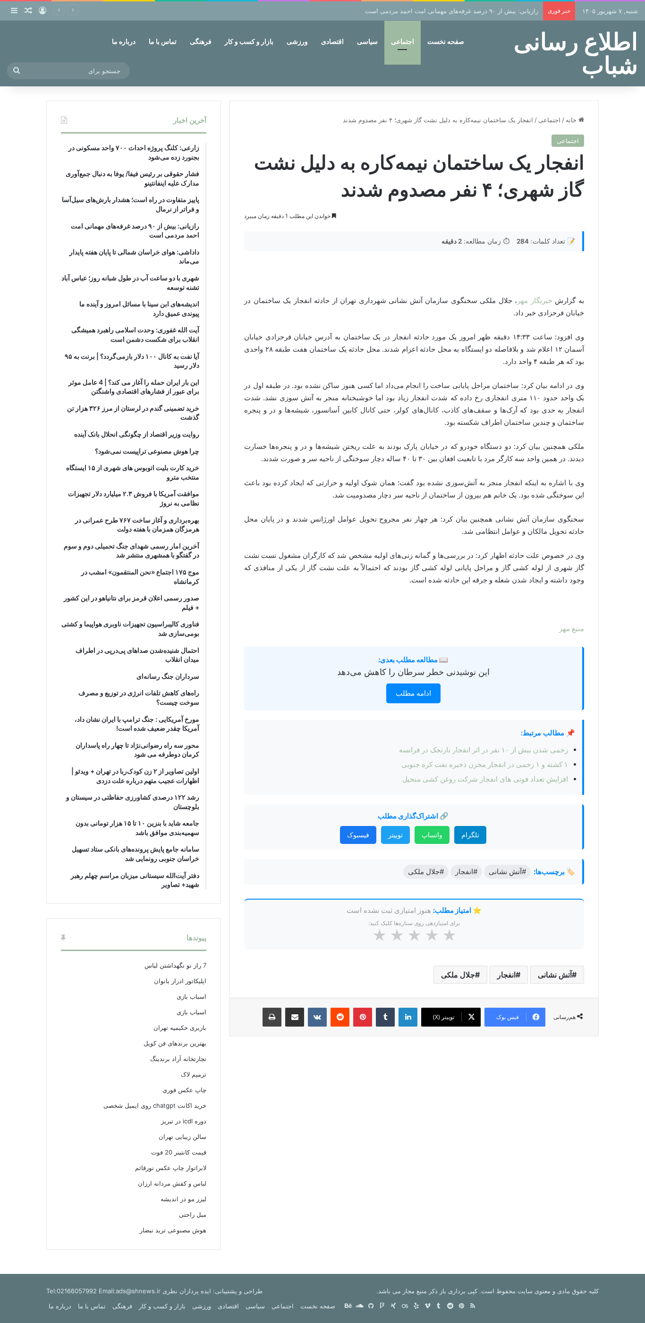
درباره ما (124, 41)
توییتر (395, 835)
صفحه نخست (445, 41)
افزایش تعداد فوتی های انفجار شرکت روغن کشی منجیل (485, 779)
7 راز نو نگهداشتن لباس (175, 965)
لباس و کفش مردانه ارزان (172, 1183)
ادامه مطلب (413, 693)
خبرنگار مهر (534, 300)
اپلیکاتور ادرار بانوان (180, 981)
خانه (572, 120)
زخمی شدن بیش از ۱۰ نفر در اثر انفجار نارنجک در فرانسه (483, 749)
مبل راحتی (192, 1214)
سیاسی (367, 41)
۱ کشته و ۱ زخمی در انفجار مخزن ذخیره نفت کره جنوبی (484, 764)
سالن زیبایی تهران (182, 1136)
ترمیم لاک (193, 1074)
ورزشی (297, 41)
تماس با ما (163, 41)
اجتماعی (402, 41)
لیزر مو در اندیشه (183, 1199)
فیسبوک (358, 835)
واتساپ (432, 835)
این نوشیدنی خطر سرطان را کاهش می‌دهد (413, 672)
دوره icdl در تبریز (183, 1121)
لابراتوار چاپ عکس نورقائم (170, 1167)
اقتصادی (332, 41)
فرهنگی (201, 41)
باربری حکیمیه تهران (179, 1027)
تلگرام (470, 835)
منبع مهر (571, 628)
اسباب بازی (191, 996)
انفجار (506, 974)
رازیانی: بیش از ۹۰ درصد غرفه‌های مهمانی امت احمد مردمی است (451, 11)
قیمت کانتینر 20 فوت (178, 1152)
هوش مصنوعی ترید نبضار (173, 1230)
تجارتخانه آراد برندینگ (178, 1058)
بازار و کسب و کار (249, 41)
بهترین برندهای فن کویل (175, 1043)
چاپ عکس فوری (184, 1090)
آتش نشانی (555, 974)
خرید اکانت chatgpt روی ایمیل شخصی (154, 1105)
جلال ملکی (458, 974)
